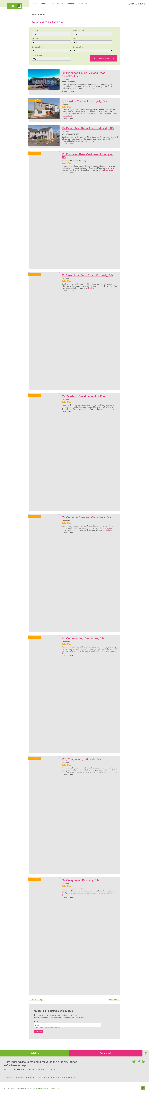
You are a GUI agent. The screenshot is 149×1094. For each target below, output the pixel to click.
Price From (35, 39)
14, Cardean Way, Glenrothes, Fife (83, 638)
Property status (37, 55)
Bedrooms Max (78, 47)
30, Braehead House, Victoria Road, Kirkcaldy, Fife (84, 74)
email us (51, 1069)
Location (35, 30)
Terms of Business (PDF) (41, 1088)
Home (35, 3)
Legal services (57, 3)
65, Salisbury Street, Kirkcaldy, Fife (83, 396)
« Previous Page (36, 1000)
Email (36, 1022)
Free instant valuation (42, 1077)
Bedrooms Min (37, 47)
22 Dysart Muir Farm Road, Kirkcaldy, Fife (87, 275)
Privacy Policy (55, 1088)
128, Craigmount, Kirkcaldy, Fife (81, 759)
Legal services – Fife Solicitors (13, 1077)
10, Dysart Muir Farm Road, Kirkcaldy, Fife (88, 128)
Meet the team (62, 1077)
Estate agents (106, 1053)
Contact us (82, 3)
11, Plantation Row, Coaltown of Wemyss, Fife (87, 156)
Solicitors (34, 1053)
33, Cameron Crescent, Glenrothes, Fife (86, 517)
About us (70, 3)
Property (43, 3)
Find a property (30, 1077)
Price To (75, 39)
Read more (89, 89)
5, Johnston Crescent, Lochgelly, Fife (84, 101)
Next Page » (114, 1000)
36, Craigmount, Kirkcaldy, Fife (80, 880)
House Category (78, 30)
